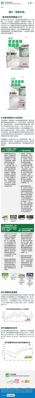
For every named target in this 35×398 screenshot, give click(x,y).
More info (29, 392)
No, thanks (10, 395)
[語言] (31, 3)
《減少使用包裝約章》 (13, 278)
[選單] (33, 3)
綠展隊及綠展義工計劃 (13, 220)
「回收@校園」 (5, 220)
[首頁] (11, 3)
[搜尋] (28, 3)
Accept (4, 395)
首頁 (2, 7)
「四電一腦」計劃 (5, 278)
